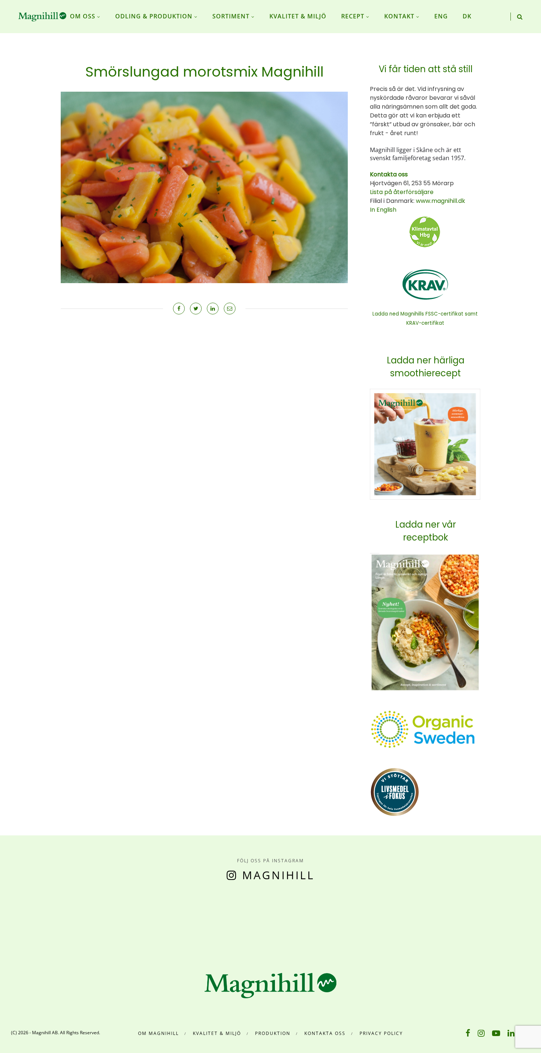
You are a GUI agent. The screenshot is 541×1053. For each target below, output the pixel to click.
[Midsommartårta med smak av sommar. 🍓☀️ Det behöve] (34, 921)
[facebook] (468, 1032)
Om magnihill (158, 1033)
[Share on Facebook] (179, 308)
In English (383, 209)
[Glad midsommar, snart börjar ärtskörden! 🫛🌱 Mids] (169, 921)
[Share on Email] (230, 308)
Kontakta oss (325, 1033)
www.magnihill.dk (439, 201)
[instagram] (481, 1032)
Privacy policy (381, 1033)
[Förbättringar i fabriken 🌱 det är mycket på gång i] (372, 921)
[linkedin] (511, 1032)
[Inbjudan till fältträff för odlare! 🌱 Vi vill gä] (440, 921)
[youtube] (496, 1032)
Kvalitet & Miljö (217, 1033)
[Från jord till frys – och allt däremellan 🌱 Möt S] (304, 921)
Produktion (272, 1033)
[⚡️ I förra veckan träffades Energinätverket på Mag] (507, 921)
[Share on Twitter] (196, 308)
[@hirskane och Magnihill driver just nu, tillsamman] (236, 921)
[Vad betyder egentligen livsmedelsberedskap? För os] (101, 921)
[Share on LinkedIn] (213, 308)
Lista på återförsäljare (402, 192)
